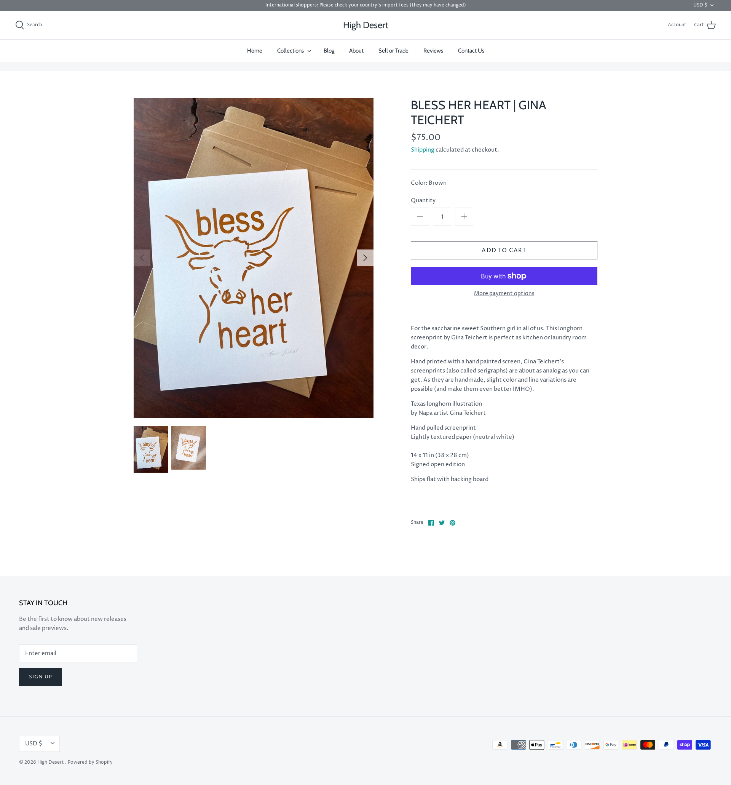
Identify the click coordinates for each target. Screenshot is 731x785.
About (356, 50)
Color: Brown (429, 183)
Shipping (422, 150)
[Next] (365, 257)
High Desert (51, 762)
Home (254, 50)
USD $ (700, 5)
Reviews (433, 50)
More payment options (504, 294)
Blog (329, 50)
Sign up (40, 676)
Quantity (423, 201)
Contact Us (471, 50)
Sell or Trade (393, 50)
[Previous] (142, 257)
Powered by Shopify (90, 762)
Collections (290, 50)
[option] (253, 258)
